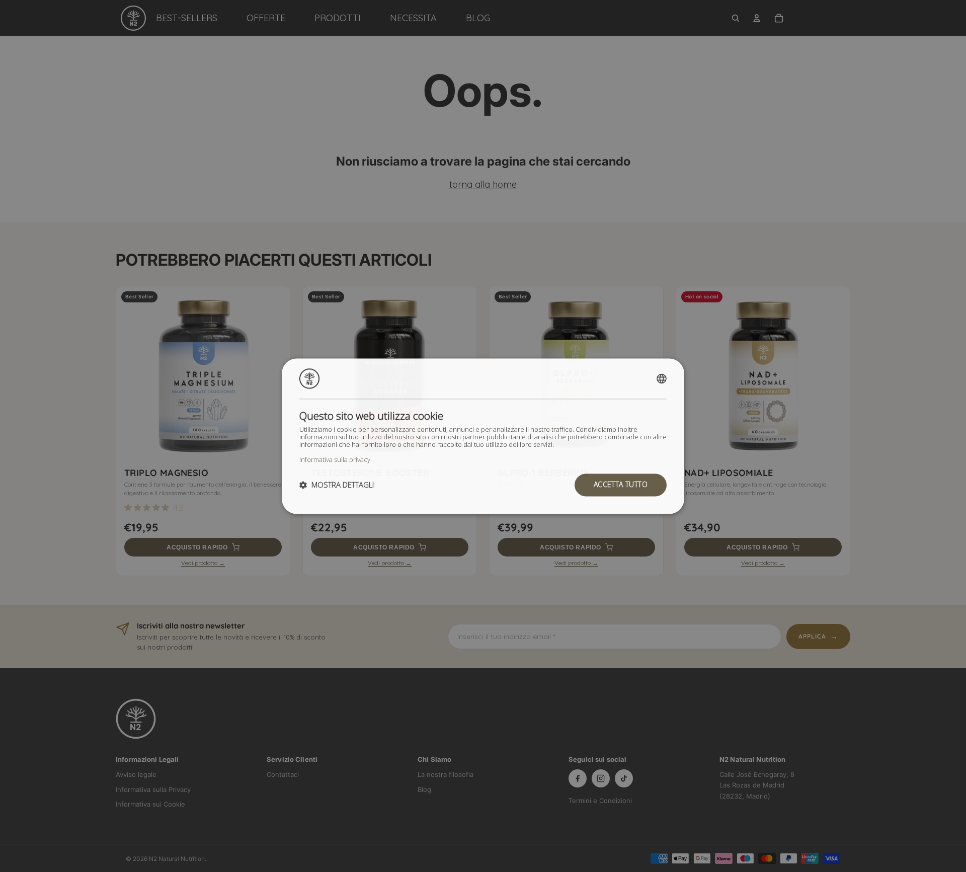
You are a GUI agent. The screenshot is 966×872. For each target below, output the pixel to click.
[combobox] (662, 378)
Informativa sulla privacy (334, 459)
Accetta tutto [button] (621, 484)
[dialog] (483, 436)
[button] (336, 485)
